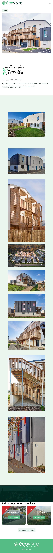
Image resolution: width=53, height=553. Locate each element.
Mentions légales (26, 549)
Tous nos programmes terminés (26, 530)
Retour (5, 10)
